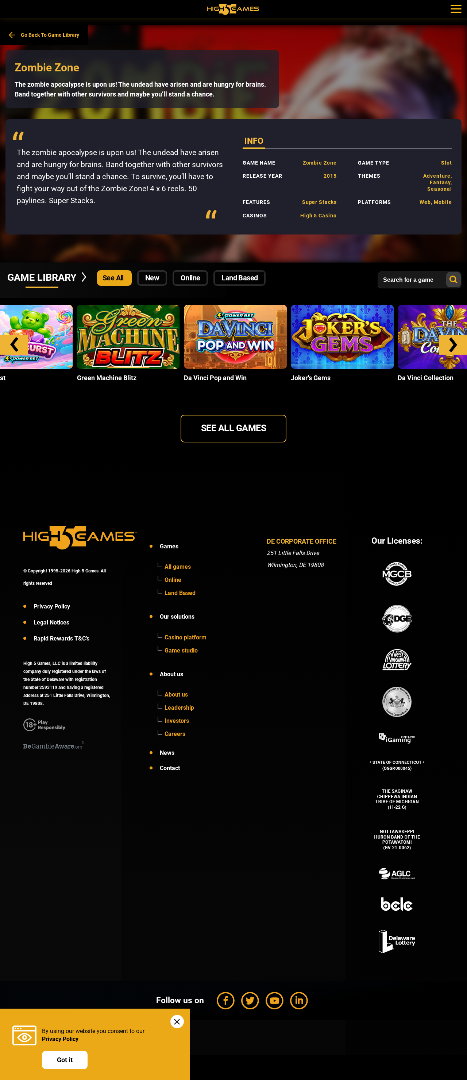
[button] (14, 345)
